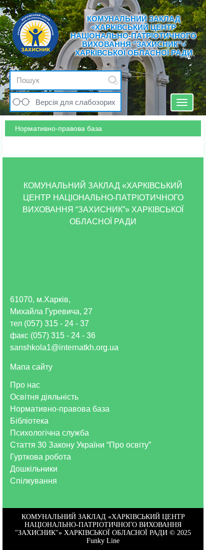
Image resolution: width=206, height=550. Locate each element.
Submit (113, 80)
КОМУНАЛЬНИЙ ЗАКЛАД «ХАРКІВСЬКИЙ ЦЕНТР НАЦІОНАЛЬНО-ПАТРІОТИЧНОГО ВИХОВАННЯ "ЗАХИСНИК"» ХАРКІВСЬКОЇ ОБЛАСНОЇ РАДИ (133, 35)
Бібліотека (29, 421)
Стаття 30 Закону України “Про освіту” (80, 445)
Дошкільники (34, 469)
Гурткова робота (40, 457)
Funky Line (103, 541)
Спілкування (33, 481)
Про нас (25, 385)
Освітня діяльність (44, 397)
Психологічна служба (49, 433)
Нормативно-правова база (60, 409)
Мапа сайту (31, 367)
